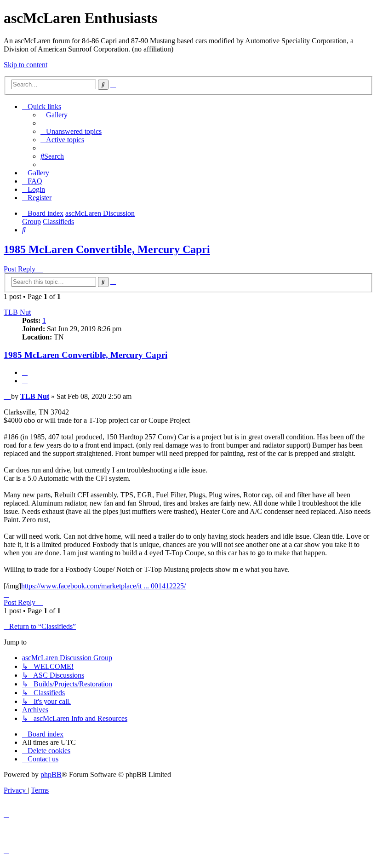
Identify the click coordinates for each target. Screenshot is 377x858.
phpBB (51, 774)
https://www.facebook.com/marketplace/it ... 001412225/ (103, 586)
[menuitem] (54, 115)
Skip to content (25, 65)
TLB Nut (17, 312)
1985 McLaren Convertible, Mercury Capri (107, 249)
